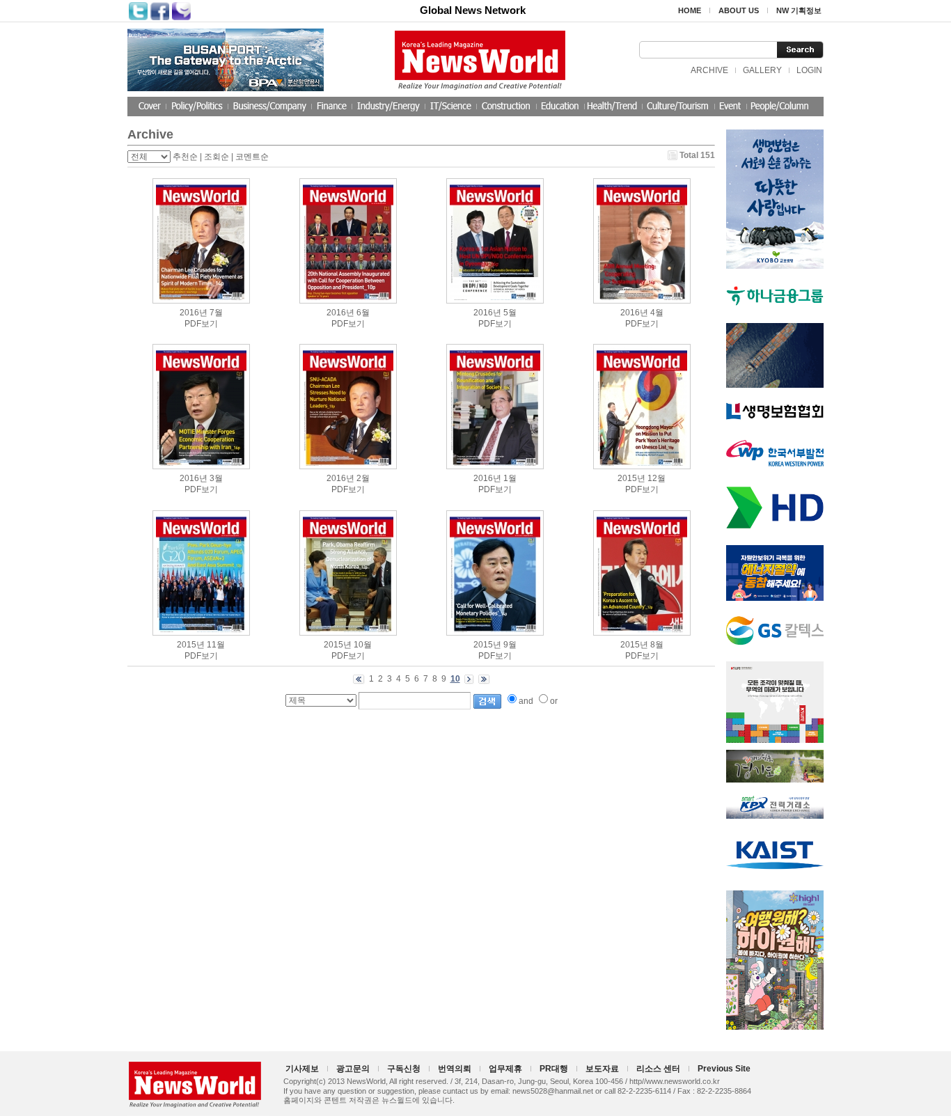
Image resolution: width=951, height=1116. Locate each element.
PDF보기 (201, 324)
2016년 (193, 312)
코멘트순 (252, 157)
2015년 (631, 478)
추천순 (185, 157)
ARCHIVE (709, 70)
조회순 (216, 157)
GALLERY (762, 70)
